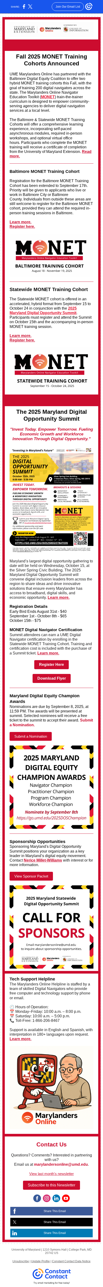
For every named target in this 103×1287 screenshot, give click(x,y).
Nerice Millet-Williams (43, 860)
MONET (48, 97)
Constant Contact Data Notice (71, 1261)
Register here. (22, 226)
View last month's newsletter (51, 1174)
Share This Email (55, 1211)
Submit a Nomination (30, 736)
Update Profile (40, 1261)
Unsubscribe (20, 1261)
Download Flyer (51, 678)
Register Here (51, 665)
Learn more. (20, 222)
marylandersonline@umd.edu (61, 1164)
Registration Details (28, 606)
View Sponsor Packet (31, 876)
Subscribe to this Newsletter (51, 1185)
